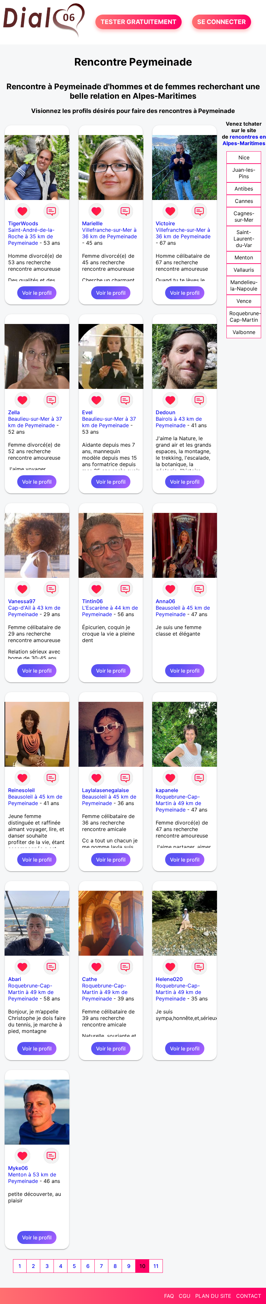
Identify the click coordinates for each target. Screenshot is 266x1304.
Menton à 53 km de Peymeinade (32, 1177)
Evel (87, 412)
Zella (14, 412)
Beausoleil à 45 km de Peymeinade (183, 610)
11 (156, 1266)
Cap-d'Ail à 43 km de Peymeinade (34, 610)
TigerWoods (23, 223)
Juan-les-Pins (243, 173)
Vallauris (244, 270)
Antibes (244, 188)
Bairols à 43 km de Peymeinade (179, 422)
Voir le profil (37, 293)
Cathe (89, 979)
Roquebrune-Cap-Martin (245, 316)
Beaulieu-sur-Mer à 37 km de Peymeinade (35, 422)
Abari (14, 979)
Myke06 (18, 1168)
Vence (243, 301)
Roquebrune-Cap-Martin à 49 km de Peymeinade (178, 803)
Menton (244, 257)
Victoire (165, 223)
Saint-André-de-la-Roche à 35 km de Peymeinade (31, 236)
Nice (243, 157)
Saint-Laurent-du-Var (244, 238)
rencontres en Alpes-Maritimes (244, 139)
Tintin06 (92, 601)
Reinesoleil (21, 790)
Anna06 (165, 601)
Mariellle (92, 223)
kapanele (167, 790)
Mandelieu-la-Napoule (244, 285)
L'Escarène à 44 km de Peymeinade (110, 610)
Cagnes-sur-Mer (244, 216)
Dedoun (165, 412)
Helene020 (169, 979)
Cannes (244, 201)
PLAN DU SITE (213, 1296)
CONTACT (248, 1296)
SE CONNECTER (221, 22)
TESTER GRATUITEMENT (138, 22)
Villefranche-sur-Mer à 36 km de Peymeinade (109, 233)
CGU (184, 1296)
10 (142, 1266)
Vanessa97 (21, 601)
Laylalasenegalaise (105, 790)
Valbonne (244, 332)
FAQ (169, 1296)
